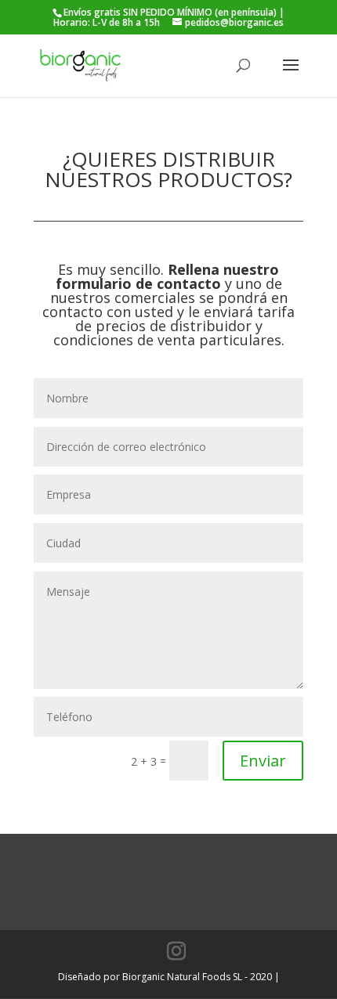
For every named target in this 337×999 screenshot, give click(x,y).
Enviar (263, 760)
